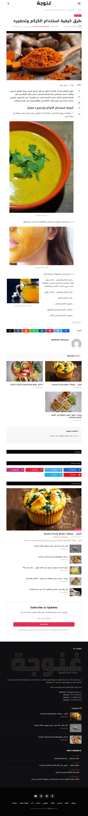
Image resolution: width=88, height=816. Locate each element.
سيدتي (59, 803)
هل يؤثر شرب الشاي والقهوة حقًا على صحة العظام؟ (48, 589)
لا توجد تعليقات (26, 26)
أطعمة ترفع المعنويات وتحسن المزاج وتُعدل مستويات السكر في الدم (55, 779)
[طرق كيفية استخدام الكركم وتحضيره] (44, 55)
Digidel (50, 808)
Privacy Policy (56, 630)
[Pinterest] (79, 108)
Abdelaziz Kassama (41, 26)
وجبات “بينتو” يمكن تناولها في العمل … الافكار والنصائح (65, 416)
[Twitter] (79, 96)
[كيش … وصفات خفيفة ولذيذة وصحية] (63, 371)
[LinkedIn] (79, 102)
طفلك (53, 803)
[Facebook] (79, 91)
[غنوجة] (44, 3)
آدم (32, 803)
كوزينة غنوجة (78, 15)
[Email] (79, 114)
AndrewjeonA (74, 777)
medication (75, 770)
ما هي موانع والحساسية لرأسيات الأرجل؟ (26, 384)
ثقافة (67, 803)
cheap (77, 763)
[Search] (9, 3)
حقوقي (45, 803)
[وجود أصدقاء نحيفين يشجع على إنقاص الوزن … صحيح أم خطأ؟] (75, 570)
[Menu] (79, 3)
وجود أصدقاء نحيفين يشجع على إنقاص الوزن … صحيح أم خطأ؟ (45, 568)
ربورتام (73, 803)
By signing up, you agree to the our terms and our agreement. (43, 630)
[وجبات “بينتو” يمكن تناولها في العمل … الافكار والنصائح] (63, 402)
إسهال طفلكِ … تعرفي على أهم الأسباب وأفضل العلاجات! (59, 765)
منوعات (14, 803)
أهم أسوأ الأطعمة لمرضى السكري (67, 772)
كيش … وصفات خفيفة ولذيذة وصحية (67, 384)
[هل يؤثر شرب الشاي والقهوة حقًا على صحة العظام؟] (75, 592)
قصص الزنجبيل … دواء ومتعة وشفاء (66, 758)
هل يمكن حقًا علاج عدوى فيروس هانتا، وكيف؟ (50, 546)
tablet (77, 756)
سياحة (38, 803)
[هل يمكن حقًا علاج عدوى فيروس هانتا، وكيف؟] (75, 549)
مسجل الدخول (64, 435)
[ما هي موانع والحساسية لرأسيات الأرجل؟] (24, 371)
